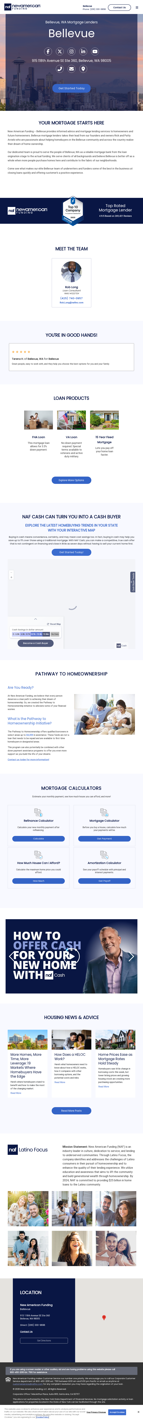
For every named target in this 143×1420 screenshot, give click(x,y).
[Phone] (60, 69)
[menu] (137, 7)
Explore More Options (71, 480)
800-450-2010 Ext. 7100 (21, 1372)
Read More (15, 1093)
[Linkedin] (83, 52)
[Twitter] (60, 52)
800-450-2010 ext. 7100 (47, 1381)
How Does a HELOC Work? (70, 1056)
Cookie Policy (42, 1417)
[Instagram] (72, 52)
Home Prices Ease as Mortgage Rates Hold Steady (115, 1059)
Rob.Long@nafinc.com (71, 302)
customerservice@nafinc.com (28, 1384)
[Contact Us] (72, 69)
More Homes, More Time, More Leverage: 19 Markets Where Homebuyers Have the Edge (25, 1065)
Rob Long (71, 287)
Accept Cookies (117, 1412)
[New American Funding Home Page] (22, 7)
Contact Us (26, 1331)
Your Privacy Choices (96, 1412)
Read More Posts (71, 1110)
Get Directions (44, 1340)
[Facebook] (48, 52)
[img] (71, 956)
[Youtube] (95, 52)
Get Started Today (72, 88)
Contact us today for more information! (28, 759)
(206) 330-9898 (98, 9)
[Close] (138, 1412)
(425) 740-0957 (71, 298)
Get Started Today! (71, 552)
